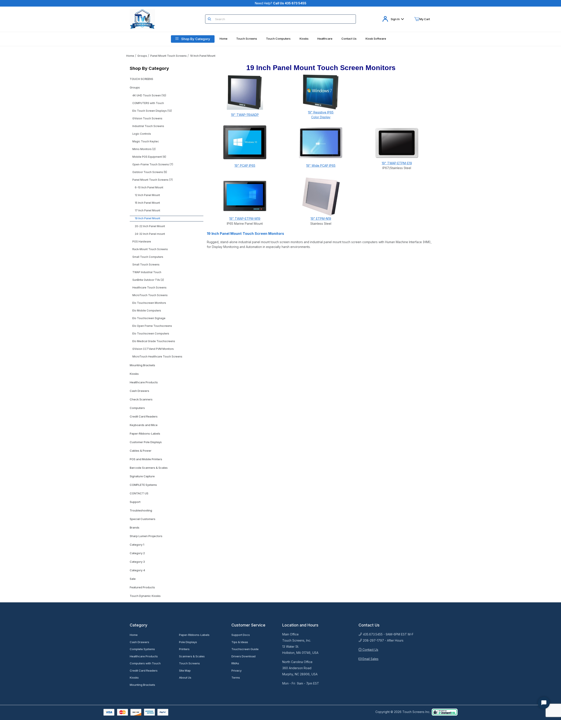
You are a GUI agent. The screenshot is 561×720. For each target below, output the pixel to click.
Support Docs (240, 635)
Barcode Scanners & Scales (149, 467)
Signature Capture (142, 476)
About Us (185, 677)
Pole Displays (188, 642)
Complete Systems (142, 649)
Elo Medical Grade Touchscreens (153, 341)
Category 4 (137, 570)
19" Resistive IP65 (321, 112)
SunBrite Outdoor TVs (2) (148, 279)
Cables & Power (140, 450)
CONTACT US (139, 493)
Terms (235, 677)
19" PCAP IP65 (244, 165)
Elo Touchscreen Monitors (149, 302)
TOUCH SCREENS (141, 79)
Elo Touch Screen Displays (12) (152, 110)
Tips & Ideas (239, 642)
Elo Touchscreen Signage (148, 318)
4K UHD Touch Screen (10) (149, 95)
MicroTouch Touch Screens (150, 295)
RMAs (235, 663)
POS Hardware (141, 241)
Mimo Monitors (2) (144, 149)
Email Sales (370, 659)
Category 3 (137, 561)
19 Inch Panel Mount (202, 55)
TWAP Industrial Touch (146, 272)
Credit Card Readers (144, 416)
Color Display (320, 117)
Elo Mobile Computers (146, 310)
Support (135, 502)
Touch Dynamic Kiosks (145, 596)
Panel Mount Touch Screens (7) (152, 179)
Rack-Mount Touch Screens (150, 249)
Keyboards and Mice (144, 425)
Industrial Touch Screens (148, 126)
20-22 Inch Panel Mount (150, 226)
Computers (137, 408)
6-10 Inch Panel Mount (149, 187)
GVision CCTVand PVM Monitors (153, 348)
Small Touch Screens (146, 264)
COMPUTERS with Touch (148, 103)
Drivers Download (243, 656)
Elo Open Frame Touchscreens (152, 325)
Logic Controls (141, 133)
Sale (133, 578)
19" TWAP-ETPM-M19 (244, 218)
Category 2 (137, 553)
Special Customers (142, 519)
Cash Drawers (139, 391)
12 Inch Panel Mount (147, 195)
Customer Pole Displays (146, 442)
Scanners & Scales (192, 656)
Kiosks (134, 373)
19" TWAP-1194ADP (245, 115)
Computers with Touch (145, 663)
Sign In (395, 19)
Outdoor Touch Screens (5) (149, 172)
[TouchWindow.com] (142, 19)
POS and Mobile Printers (146, 459)
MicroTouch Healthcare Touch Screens (157, 356)
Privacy (236, 670)
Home (130, 55)
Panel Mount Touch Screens (168, 55)
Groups (142, 55)
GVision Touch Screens (147, 118)
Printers (184, 649)
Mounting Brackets (142, 365)
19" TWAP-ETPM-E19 (397, 163)
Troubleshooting (141, 510)
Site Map (185, 670)
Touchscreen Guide (245, 649)
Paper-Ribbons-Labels (145, 433)
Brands (134, 527)
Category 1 (137, 544)
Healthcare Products (144, 382)
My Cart (424, 19)
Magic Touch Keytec (145, 141)
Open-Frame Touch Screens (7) (152, 164)
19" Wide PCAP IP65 (321, 165)
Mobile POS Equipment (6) (149, 156)
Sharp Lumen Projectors (146, 536)
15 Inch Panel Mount (147, 202)
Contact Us (370, 649)
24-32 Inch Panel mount (150, 233)
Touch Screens (189, 663)
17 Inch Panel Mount (147, 210)
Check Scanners (141, 399)
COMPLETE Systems (143, 484)
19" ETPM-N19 (321, 218)
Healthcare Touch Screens (149, 287)
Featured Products (142, 587)
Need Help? (280, 3)
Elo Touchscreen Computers (150, 333)
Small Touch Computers (147, 256)
